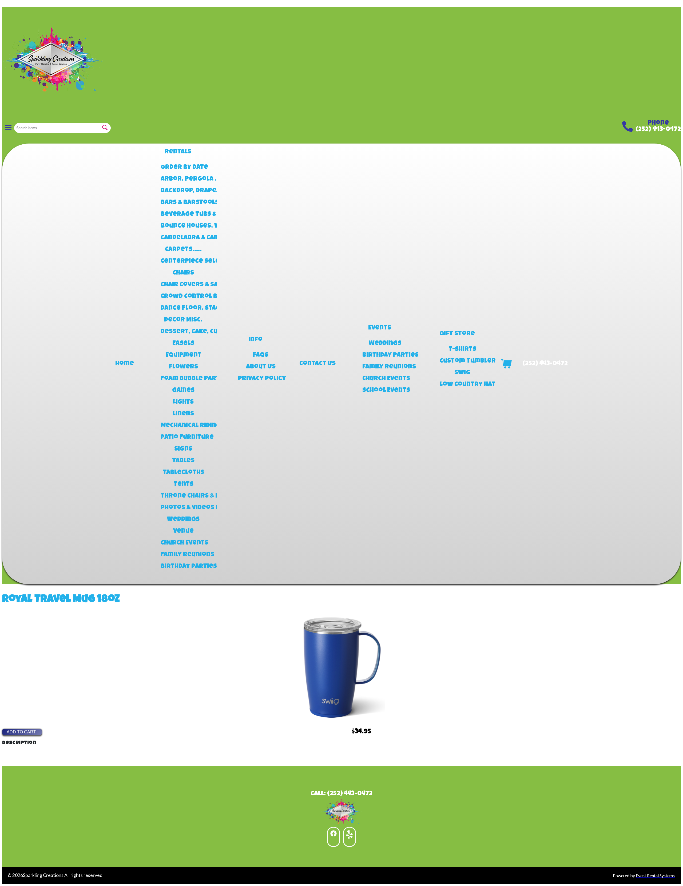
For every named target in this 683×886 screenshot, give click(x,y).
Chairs (183, 273)
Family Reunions (183, 555)
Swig (462, 373)
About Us (261, 367)
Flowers (183, 367)
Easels (183, 343)
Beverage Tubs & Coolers (183, 214)
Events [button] (379, 328)
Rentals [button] (178, 152)
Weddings (183, 519)
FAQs (260, 355)
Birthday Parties (183, 566)
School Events (385, 390)
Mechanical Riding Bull (183, 426)
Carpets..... (183, 250)
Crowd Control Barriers (183, 296)
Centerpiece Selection (183, 261)
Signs (183, 449)
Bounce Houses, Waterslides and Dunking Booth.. (183, 226)
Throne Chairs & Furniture (183, 496)
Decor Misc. (183, 320)
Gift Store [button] (457, 334)
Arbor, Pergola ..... (183, 179)
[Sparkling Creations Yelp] (349, 837)
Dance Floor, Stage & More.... (183, 308)
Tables (183, 461)
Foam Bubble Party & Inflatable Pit (183, 379)
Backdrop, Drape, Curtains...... (183, 191)
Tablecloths (183, 473)
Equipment (183, 355)
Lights (183, 402)
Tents (183, 484)
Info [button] (255, 340)
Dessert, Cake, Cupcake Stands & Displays (183, 332)
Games (183, 390)
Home (124, 364)
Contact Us (317, 364)
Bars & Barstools (183, 203)
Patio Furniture (183, 437)
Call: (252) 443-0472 (341, 794)
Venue (183, 531)
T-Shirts (462, 349)
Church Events (183, 543)
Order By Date (183, 167)
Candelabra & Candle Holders (183, 238)
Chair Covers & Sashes (183, 285)
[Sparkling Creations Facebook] (333, 837)
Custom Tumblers (462, 361)
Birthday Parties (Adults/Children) (385, 355)
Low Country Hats (462, 385)
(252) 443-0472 (658, 129)
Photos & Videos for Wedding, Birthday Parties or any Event (183, 508)
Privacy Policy (260, 379)
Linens (183, 414)
